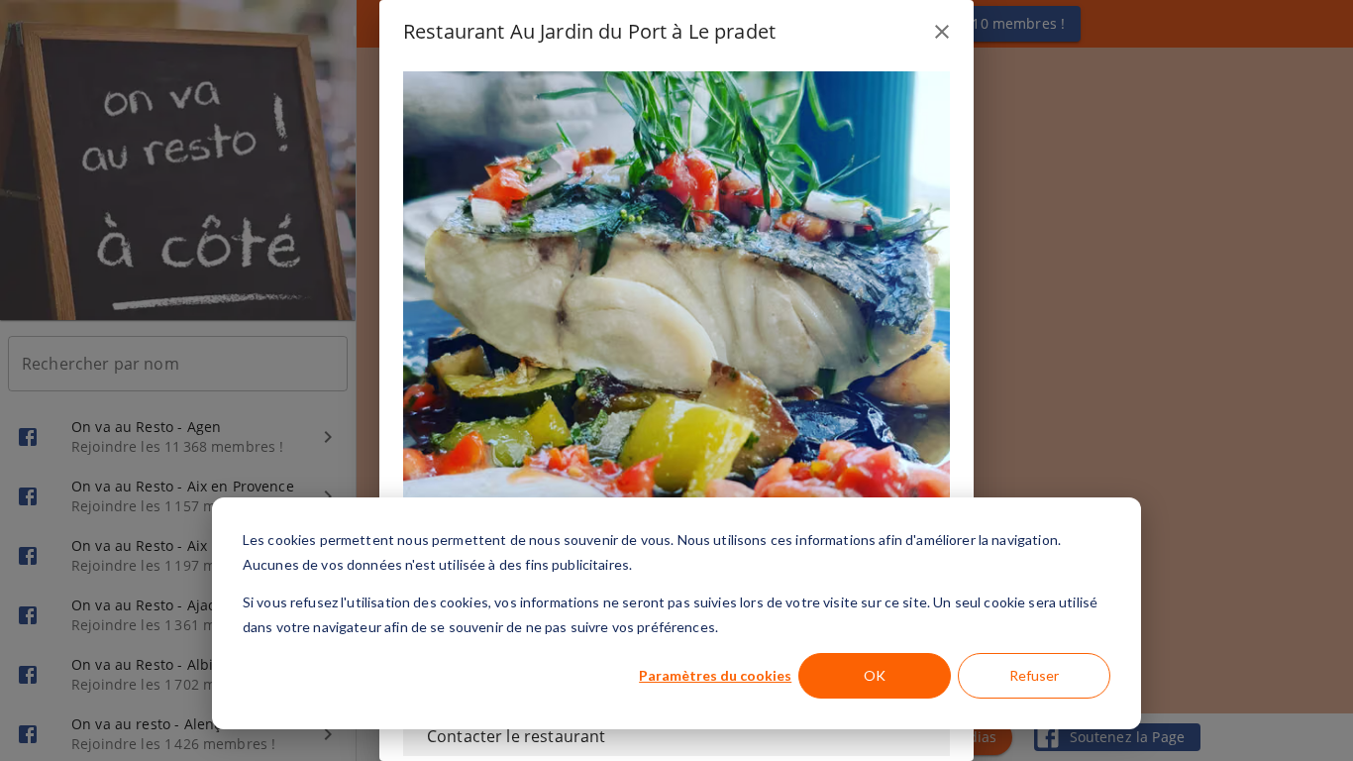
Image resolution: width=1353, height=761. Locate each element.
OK (874, 675)
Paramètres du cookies (715, 675)
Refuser (1034, 675)
